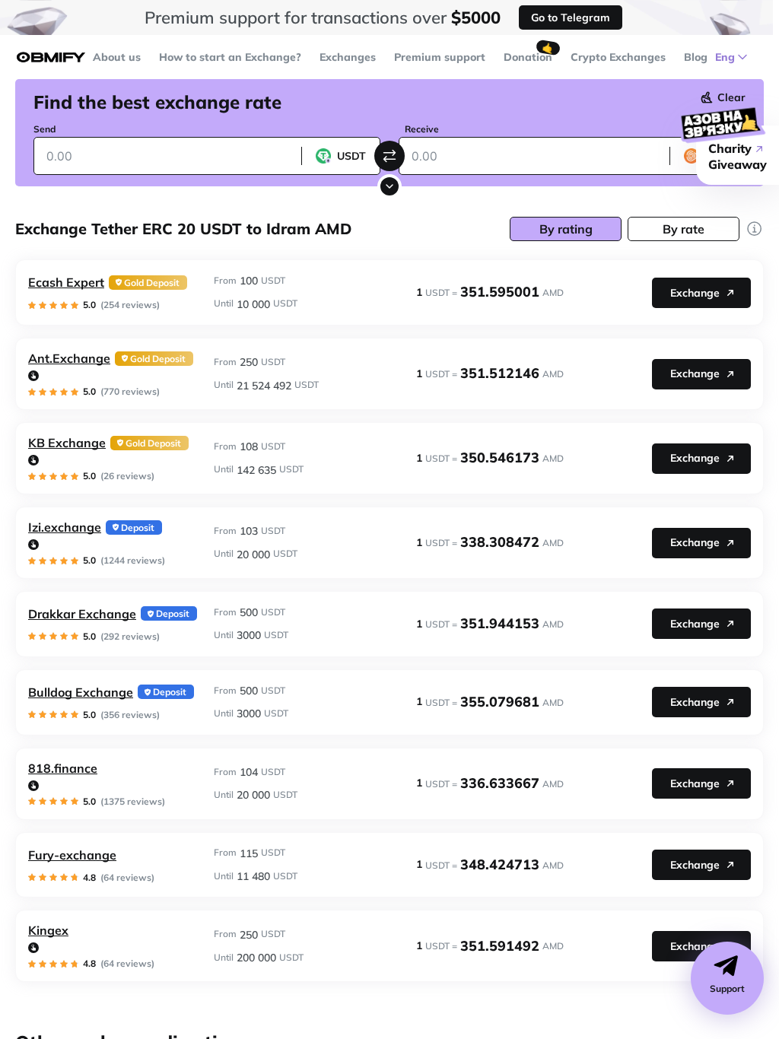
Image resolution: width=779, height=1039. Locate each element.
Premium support (439, 57)
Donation (528, 57)
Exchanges (348, 57)
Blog (695, 57)
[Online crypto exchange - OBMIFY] (51, 57)
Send (44, 129)
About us (117, 57)
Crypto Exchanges (618, 57)
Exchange (695, 293)
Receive (422, 129)
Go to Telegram (570, 17)
